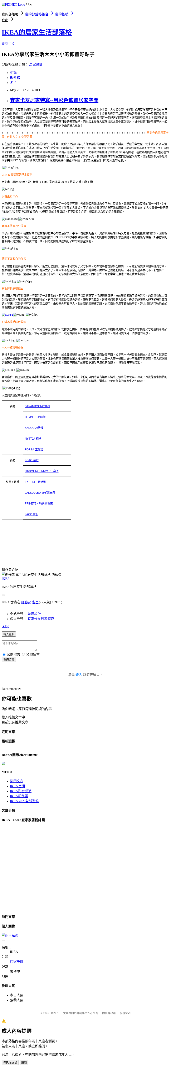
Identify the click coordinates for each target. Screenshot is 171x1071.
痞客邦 (26, 602)
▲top (5, 626)
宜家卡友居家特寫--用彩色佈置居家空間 (54, 100)
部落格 (15, 77)
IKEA (6, 578)
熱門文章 (16, 781)
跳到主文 (8, 44)
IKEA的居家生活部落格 (37, 32)
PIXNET (54, 1013)
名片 (13, 82)
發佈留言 (8, 659)
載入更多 (8, 634)
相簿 (13, 72)
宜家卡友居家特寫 (41, 619)
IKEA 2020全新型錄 (24, 801)
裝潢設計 (34, 614)
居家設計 (36, 64)
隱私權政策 (109, 1013)
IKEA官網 (17, 786)
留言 (35, 602)
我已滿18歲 (10, 1062)
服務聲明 (125, 1013)
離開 (24, 1062)
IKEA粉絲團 (19, 796)
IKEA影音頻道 (20, 791)
